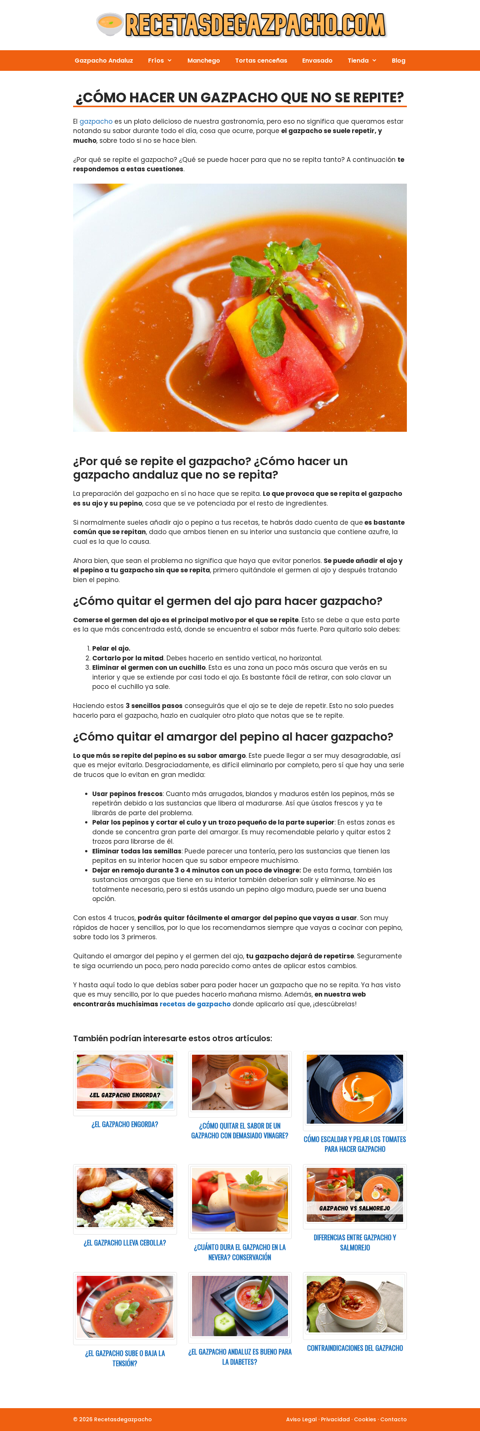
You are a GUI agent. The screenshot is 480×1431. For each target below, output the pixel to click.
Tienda (358, 60)
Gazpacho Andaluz (104, 60)
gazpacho (96, 121)
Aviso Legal (301, 1419)
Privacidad (335, 1419)
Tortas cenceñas (261, 60)
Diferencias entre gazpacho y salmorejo (355, 1242)
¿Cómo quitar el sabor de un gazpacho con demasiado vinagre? (239, 1131)
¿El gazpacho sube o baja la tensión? (125, 1358)
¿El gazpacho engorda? (125, 1124)
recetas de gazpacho (195, 1004)
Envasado (317, 60)
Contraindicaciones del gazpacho (355, 1348)
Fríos (156, 60)
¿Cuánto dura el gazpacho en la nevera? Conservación (240, 1252)
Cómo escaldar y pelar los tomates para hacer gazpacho (355, 1144)
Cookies (365, 1419)
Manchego (204, 60)
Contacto (393, 1419)
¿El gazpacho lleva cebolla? (125, 1242)
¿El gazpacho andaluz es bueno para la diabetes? (240, 1357)
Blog (398, 60)
